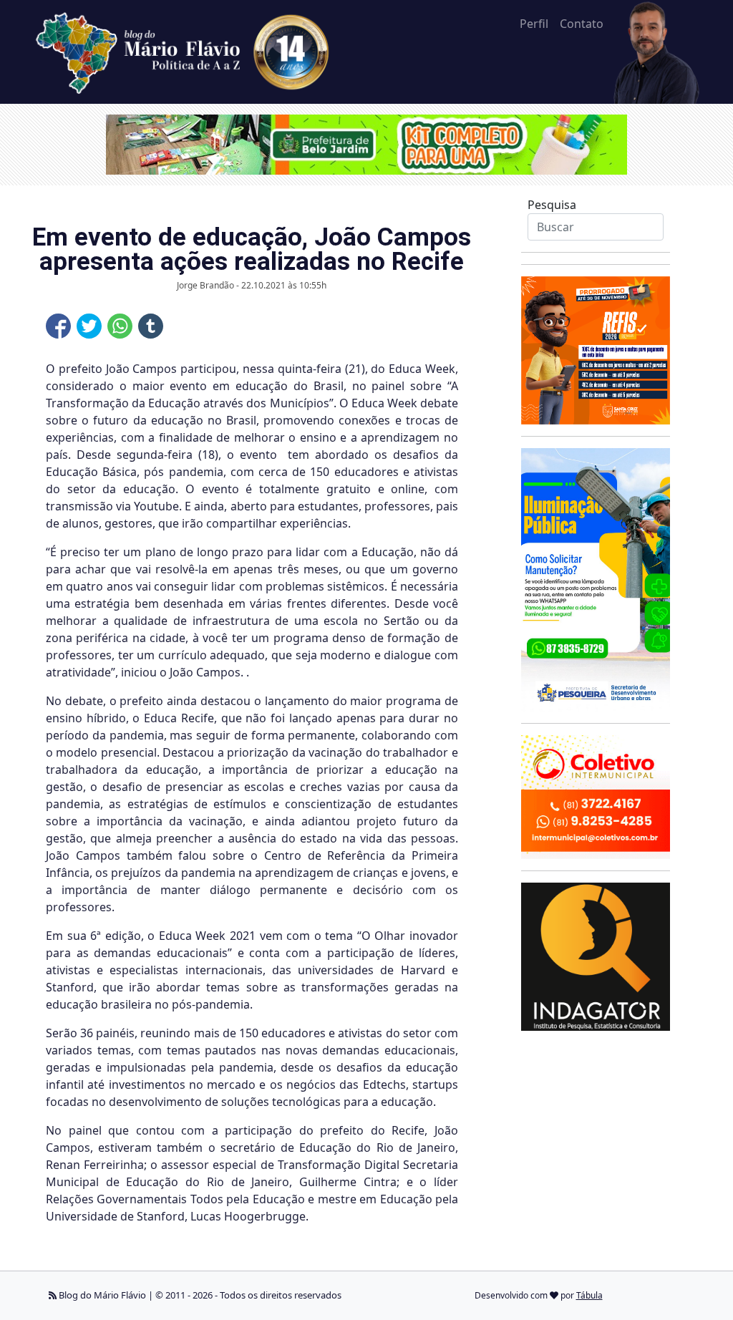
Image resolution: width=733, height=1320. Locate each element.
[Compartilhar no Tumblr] (150, 326)
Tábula (589, 1295)
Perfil (534, 23)
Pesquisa (552, 205)
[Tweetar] (89, 326)
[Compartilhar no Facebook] (58, 326)
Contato (581, 23)
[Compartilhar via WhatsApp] (119, 326)
